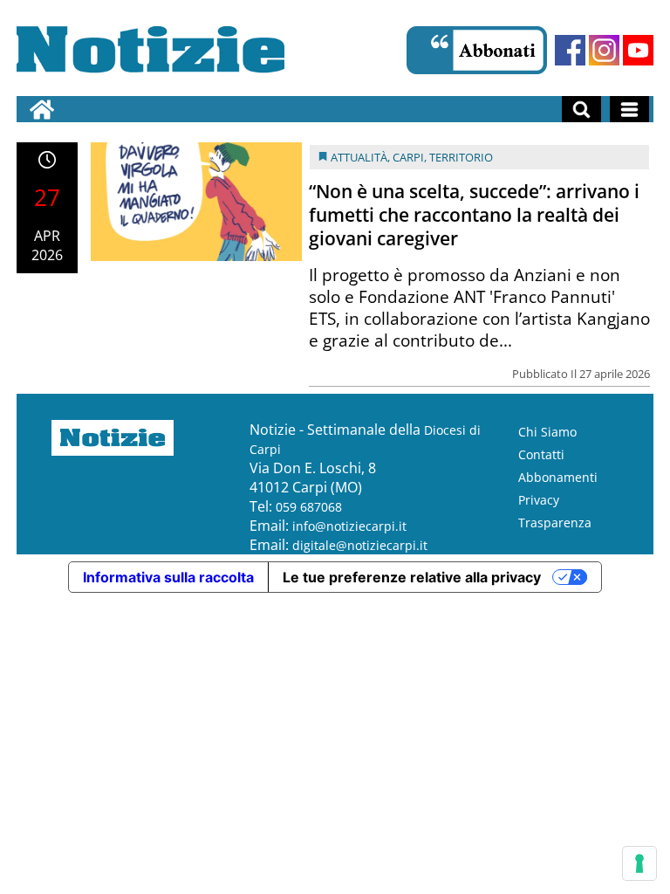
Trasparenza (554, 522)
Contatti (541, 454)
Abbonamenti (558, 477)
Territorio (461, 157)
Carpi (408, 157)
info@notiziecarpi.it (349, 526)
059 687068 (309, 507)
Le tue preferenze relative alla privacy (412, 577)
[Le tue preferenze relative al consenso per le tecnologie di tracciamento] (639, 863)
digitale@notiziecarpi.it (359, 545)
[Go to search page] (581, 109)
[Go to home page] (42, 109)
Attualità (359, 157)
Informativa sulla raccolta (168, 577)
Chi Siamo (547, 431)
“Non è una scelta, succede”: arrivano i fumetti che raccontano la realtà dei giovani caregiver (474, 215)
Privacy (538, 500)
